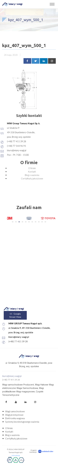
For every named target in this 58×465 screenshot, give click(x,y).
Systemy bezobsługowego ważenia (22, 421)
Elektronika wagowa (15, 418)
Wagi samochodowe (15, 411)
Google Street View (15, 315)
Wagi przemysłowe (14, 414)
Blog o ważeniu (32, 175)
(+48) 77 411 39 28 (18, 341)
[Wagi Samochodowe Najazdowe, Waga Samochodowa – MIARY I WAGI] (12, 4)
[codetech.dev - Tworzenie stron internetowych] (46, 451)
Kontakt (32, 171)
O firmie (32, 168)
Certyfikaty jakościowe (32, 178)
